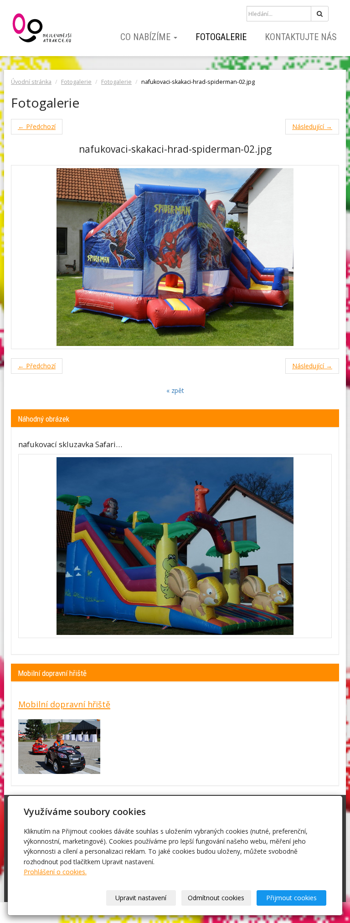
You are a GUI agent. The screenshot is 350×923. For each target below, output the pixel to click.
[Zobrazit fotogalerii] (175, 546)
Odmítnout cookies (216, 897)
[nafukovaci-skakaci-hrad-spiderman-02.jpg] (175, 257)
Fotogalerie (221, 36)
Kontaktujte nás (301, 36)
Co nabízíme (146, 36)
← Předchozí (37, 126)
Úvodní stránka (31, 82)
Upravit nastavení (140, 897)
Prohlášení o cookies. (55, 871)
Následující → (312, 126)
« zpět (175, 390)
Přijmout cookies (291, 897)
